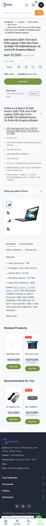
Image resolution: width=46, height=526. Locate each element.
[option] (13, 353)
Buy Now (23, 81)
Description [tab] (11, 244)
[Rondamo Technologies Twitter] (29, 506)
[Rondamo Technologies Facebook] (16, 506)
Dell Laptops (33, 22)
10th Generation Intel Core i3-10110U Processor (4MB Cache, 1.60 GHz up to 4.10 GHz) (23, 130)
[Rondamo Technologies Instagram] (23, 506)
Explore (5, 490)
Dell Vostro (12, 24)
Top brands (7, 484)
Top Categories (9, 477)
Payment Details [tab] (26, 244)
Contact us (34, 94)
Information (7, 497)
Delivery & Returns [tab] (14, 250)
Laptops (20, 22)
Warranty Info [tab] (31, 250)
